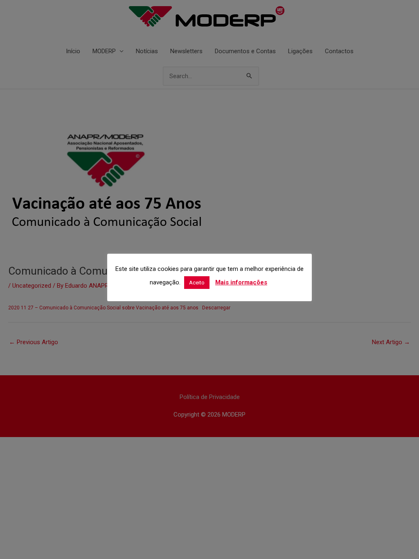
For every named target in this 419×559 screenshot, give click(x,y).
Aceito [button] (197, 283)
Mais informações (241, 282)
